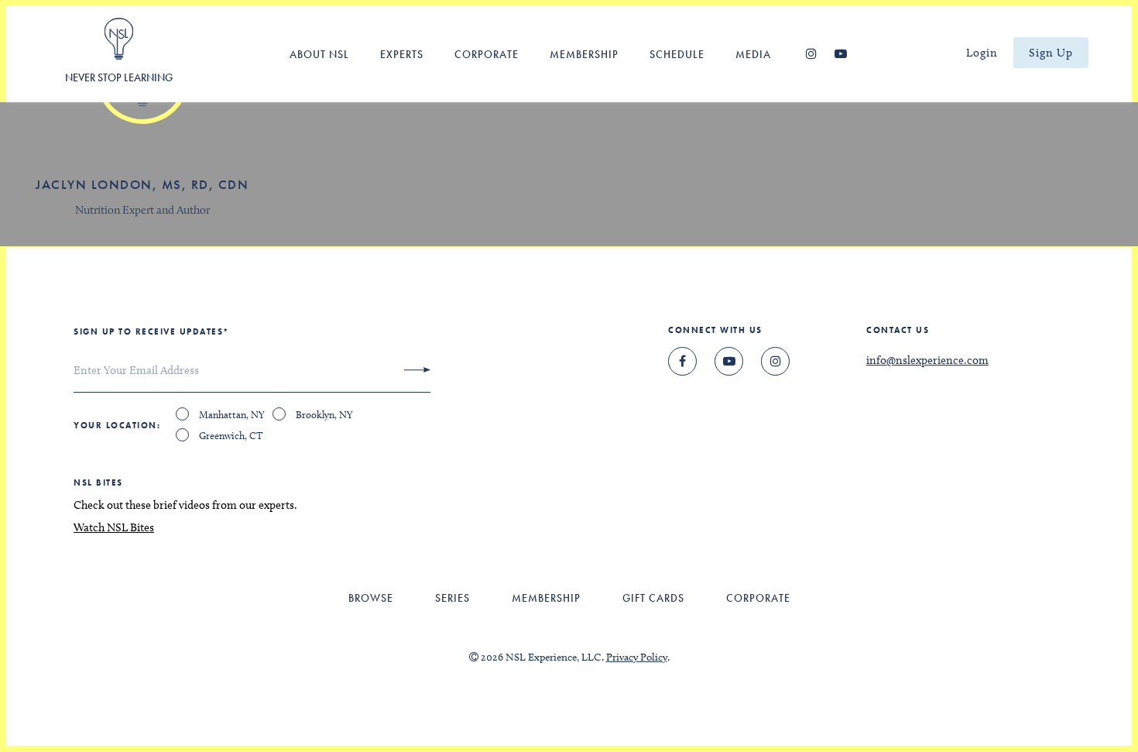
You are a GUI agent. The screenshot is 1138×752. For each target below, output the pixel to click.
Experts (401, 54)
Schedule (677, 54)
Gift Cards (653, 598)
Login (982, 53)
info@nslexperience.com (927, 360)
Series (452, 598)
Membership (584, 54)
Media (753, 54)
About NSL (319, 54)
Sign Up (1051, 53)
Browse (370, 598)
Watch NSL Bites (114, 527)
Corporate (486, 54)
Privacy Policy (636, 657)
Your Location (115, 425)
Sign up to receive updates (151, 331)
